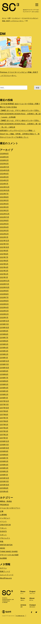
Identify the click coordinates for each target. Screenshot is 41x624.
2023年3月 (4, 207)
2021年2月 (4, 274)
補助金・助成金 (6, 501)
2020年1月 (4, 317)
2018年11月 (4, 364)
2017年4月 (4, 428)
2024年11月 (4, 167)
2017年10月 (4, 408)
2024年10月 (4, 170)
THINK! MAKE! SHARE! (9, 551)
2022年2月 (4, 234)
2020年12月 (4, 281)
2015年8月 (4, 488)
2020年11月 (4, 284)
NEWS (2, 548)
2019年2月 (4, 354)
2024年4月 (4, 174)
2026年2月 (4, 160)
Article (23, 605)
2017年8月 (4, 414)
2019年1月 (4, 358)
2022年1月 (4, 237)
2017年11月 (4, 404)
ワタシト (3, 528)
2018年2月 (4, 394)
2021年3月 (4, 271)
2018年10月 (4, 368)
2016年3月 (4, 468)
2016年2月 (4, 471)
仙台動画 (3, 558)
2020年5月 (4, 304)
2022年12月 (4, 214)
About (31, 599)
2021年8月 (4, 254)
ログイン (3, 568)
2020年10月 (4, 287)
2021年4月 (4, 267)
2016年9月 (4, 451)
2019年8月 (4, 334)
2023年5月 (4, 200)
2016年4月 (4, 465)
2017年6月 (4, 421)
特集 (1, 541)
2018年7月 (4, 378)
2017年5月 (4, 424)
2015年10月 (4, 485)
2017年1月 (4, 438)
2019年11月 (4, 324)
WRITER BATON (6, 545)
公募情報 (3, 515)
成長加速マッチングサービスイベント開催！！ (17, 130)
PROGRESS (4, 505)
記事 (9, 18)
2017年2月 (4, 435)
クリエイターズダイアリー (10, 508)
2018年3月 (4, 391)
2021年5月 (4, 264)
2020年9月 (4, 291)
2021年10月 (4, 247)
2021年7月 (4, 257)
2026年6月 (4, 154)
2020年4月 (4, 307)
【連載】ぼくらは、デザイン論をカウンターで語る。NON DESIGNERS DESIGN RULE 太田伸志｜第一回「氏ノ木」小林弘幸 (20, 123)
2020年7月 (4, 297)
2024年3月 (4, 177)
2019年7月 (4, 338)
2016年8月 (4, 455)
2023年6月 (4, 197)
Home (22, 592)
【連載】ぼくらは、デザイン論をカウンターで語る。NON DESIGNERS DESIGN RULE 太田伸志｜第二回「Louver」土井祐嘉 (20, 113)
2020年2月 (4, 314)
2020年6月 (4, 301)
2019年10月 (4, 327)
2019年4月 (4, 348)
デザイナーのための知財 (9, 555)
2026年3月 (4, 157)
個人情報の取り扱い (20, 615)
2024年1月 (4, 184)
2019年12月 (4, 321)
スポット (3, 535)
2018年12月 (4, 361)
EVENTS (3, 531)
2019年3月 (4, 351)
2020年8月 (4, 294)
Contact (32, 605)
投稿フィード (5, 571)
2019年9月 (4, 331)
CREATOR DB (5, 525)
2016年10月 (4, 448)
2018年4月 (4, 388)
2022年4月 (4, 227)
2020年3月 (4, 311)
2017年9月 (4, 411)
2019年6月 (4, 341)
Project (32, 592)
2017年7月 (4, 418)
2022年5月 (4, 224)
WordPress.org (6, 578)
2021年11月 (4, 244)
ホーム (4, 18)
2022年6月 (4, 220)
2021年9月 (4, 251)
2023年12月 (4, 187)
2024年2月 (4, 180)
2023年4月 (4, 204)
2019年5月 (4, 344)
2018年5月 (4, 384)
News (22, 599)
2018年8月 (4, 374)
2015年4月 (4, 491)
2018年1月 (4, 398)
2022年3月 (4, 230)
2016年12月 (4, 441)
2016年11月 (4, 445)
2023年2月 (4, 210)
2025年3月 (4, 164)
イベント (3, 521)
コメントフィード (6, 575)
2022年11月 (4, 217)
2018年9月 (4, 371)
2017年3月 (4, 431)
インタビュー (16, 18)
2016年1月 (4, 475)
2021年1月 (4, 277)
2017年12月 (4, 401)
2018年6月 (4, 381)
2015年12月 (4, 478)
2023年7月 (4, 194)
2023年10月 (4, 190)
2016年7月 (4, 458)
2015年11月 (4, 481)
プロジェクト (5, 538)
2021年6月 (4, 261)
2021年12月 (4, 241)
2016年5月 (4, 461)
